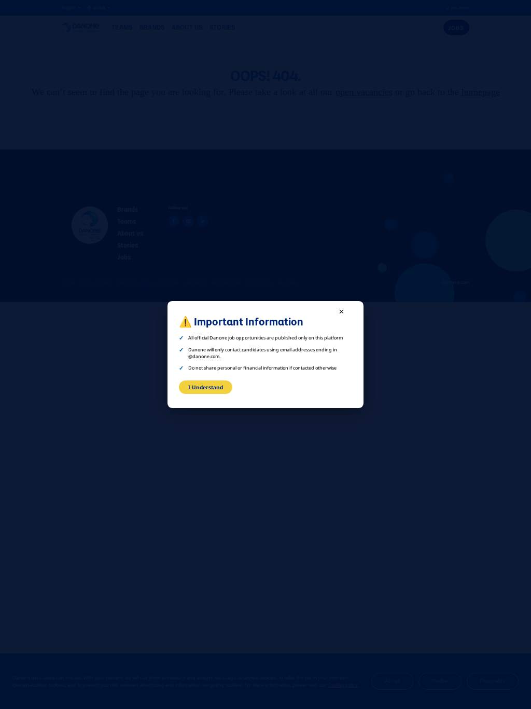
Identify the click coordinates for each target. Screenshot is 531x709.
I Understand (205, 387)
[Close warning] (341, 311)
